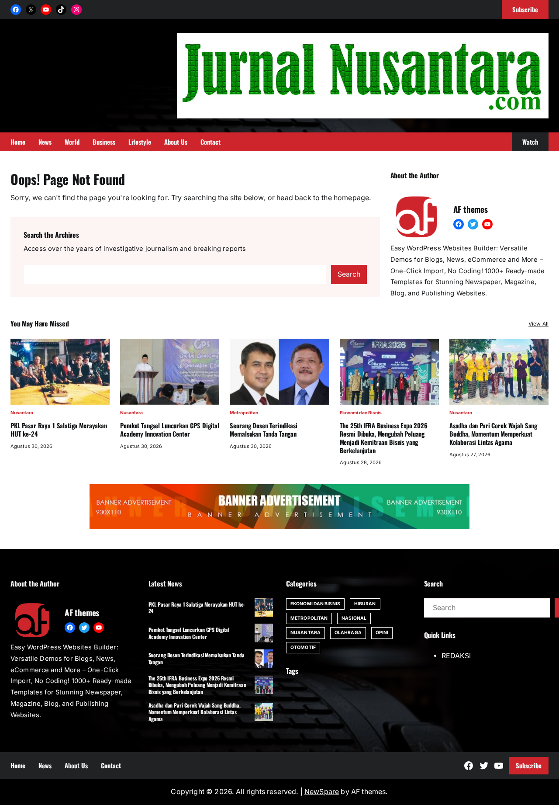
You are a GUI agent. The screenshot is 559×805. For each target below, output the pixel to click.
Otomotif (303, 647)
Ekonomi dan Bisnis (361, 413)
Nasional (354, 618)
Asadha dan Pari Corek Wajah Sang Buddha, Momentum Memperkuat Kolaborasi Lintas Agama (493, 433)
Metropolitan (244, 413)
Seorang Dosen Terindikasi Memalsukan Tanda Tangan (263, 429)
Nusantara (21, 413)
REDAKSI (456, 656)
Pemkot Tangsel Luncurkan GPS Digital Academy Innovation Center (169, 429)
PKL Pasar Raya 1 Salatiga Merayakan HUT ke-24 (58, 429)
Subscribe (529, 765)
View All (538, 323)
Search (349, 274)
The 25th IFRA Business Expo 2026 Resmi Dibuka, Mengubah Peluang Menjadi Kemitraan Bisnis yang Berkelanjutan (384, 437)
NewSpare (321, 792)
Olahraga (348, 632)
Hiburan (365, 604)
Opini (382, 632)
